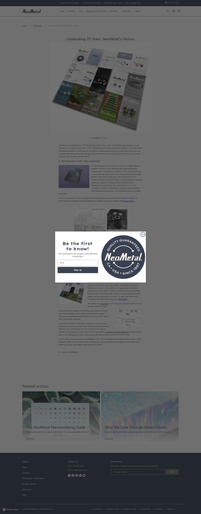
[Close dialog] (143, 234)
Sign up (78, 270)
